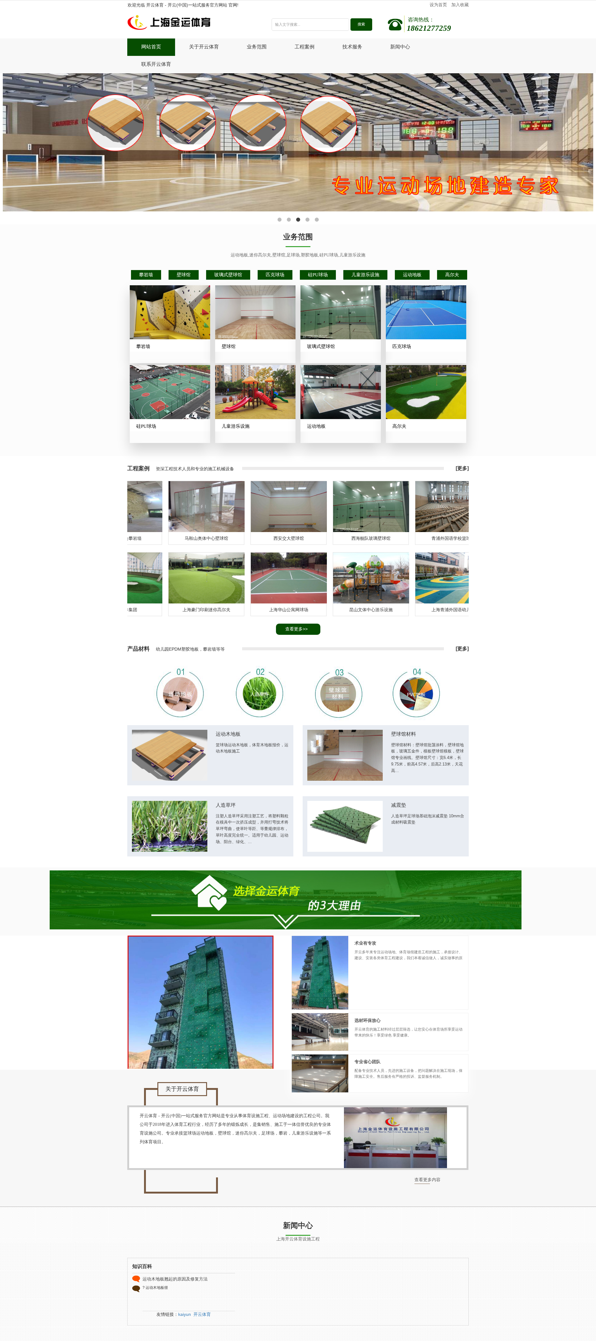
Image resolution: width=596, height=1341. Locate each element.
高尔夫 (452, 274)
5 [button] (317, 220)
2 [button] (289, 220)
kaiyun (184, 1314)
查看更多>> (296, 628)
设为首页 (438, 4)
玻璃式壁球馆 (228, 274)
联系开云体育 (156, 64)
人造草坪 (226, 805)
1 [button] (279, 220)
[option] (298, 142)
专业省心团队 (367, 1061)
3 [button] (298, 220)
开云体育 (202, 1314)
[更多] (462, 468)
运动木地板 (228, 734)
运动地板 (412, 274)
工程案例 (304, 46)
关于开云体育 (204, 46)
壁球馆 (184, 274)
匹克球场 (275, 274)
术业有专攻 (365, 943)
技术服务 (352, 46)
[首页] (190, 24)
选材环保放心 (367, 1020)
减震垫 (398, 805)
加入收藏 (460, 4)
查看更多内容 (427, 1179)
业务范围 (257, 46)
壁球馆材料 (403, 734)
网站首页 (151, 46)
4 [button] (307, 220)
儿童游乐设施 (365, 274)
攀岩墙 (146, 274)
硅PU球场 (318, 274)
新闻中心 (400, 46)
